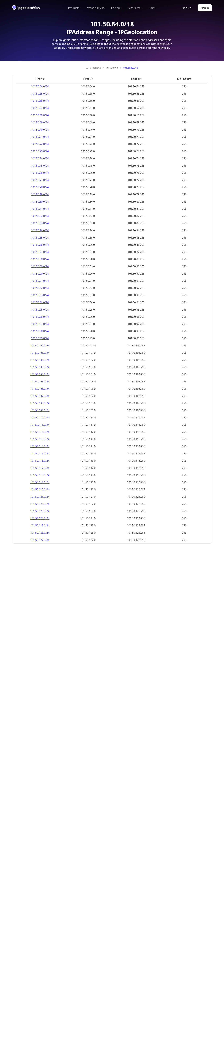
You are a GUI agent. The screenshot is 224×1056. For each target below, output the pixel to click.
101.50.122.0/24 (39, 504)
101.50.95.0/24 (40, 309)
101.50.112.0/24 (39, 432)
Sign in (205, 8)
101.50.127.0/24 (39, 540)
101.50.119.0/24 (39, 482)
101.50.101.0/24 (39, 353)
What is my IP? (96, 8)
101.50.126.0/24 (39, 532)
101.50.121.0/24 (39, 496)
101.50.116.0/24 (39, 460)
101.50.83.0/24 (40, 223)
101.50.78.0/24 (40, 187)
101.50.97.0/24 (40, 324)
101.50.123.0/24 (39, 511)
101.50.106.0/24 (39, 388)
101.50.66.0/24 (40, 101)
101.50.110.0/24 (39, 417)
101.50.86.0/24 (40, 245)
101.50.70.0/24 (40, 129)
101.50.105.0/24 (39, 381)
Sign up (186, 8)
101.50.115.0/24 (39, 453)
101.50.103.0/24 (39, 367)
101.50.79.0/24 (40, 194)
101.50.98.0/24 (40, 331)
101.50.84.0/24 (40, 230)
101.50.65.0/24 (40, 93)
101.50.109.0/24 (39, 410)
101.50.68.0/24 (40, 115)
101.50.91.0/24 (40, 281)
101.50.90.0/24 (40, 273)
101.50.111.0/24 (39, 424)
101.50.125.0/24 (39, 525)
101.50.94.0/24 (40, 302)
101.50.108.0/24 (39, 403)
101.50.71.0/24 (40, 137)
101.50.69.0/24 (40, 122)
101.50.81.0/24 (40, 209)
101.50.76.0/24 (40, 173)
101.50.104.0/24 (39, 374)
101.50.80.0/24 (40, 201)
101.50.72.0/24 (40, 144)
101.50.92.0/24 (40, 288)
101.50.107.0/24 (39, 396)
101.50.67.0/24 (40, 108)
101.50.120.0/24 (39, 489)
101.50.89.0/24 (40, 266)
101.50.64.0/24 (40, 86)
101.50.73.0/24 (40, 151)
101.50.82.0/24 (40, 216)
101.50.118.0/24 (39, 475)
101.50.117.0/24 (39, 468)
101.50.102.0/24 (39, 360)
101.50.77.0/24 (40, 180)
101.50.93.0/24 (40, 295)
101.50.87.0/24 (40, 252)
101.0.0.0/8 (112, 67)
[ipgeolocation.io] (26, 8)
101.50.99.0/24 (40, 338)
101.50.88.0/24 (40, 259)
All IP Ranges (93, 67)
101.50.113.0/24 (39, 439)
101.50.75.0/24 (40, 165)
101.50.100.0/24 (39, 345)
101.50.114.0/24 (39, 446)
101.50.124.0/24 (39, 518)
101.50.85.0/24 (40, 237)
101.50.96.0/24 (40, 317)
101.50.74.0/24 (40, 158)
